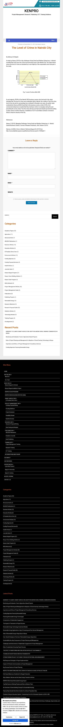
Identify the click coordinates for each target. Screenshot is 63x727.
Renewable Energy (9, 300)
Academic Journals (10, 435)
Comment (11, 150)
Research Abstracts (10, 304)
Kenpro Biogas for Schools (11, 385)
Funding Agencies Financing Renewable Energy (17, 347)
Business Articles (9, 244)
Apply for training (9, 473)
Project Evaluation (10, 412)
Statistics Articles (9, 311)
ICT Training (9, 451)
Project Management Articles (12, 286)
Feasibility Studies (10, 415)
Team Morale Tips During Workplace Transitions (14, 697)
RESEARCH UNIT (9, 422)
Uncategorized (8, 321)
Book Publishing (9, 439)
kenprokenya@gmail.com (33, 717)
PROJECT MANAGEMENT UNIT (12, 403)
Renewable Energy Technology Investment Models (15, 627)
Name (10, 173)
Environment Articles (10, 255)
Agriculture (7, 234)
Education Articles (9, 248)
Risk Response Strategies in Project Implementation (15, 660)
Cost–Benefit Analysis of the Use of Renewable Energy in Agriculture (19, 637)
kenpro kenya (41, 44)
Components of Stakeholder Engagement (13, 620)
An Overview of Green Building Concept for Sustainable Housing (18, 687)
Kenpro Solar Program (10, 279)
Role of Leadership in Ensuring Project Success (14, 647)
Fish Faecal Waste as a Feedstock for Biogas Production (16, 674)
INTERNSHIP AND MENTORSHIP (12, 454)
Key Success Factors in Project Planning (12, 667)
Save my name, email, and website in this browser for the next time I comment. (32, 199)
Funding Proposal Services (11, 262)
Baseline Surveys (10, 418)
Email (10, 183)
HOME (5, 371)
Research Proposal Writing (12, 424)
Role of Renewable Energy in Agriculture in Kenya (15, 633)
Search (7, 215)
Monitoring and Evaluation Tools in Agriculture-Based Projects (21, 337)
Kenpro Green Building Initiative (12, 276)
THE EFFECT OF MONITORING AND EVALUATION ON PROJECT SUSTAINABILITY (22, 650)
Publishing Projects (9, 297)
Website (10, 192)
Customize (9, 717)
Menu (52, 40)
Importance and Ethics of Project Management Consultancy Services (23, 344)
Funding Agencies (9, 258)
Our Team (7, 380)
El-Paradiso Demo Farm (11, 251)
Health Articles (8, 265)
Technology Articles (10, 314)
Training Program (9, 318)
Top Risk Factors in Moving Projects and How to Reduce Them (18, 684)
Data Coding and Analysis (12, 427)
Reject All (22, 717)
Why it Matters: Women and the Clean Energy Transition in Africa (18, 677)
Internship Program (9, 466)
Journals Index (8, 269)
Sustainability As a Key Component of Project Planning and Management (20, 640)
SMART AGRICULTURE (10, 398)
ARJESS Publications (10, 241)
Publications (8, 293)
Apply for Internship (10, 469)
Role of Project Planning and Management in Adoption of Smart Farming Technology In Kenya (29, 340)
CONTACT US (7, 479)
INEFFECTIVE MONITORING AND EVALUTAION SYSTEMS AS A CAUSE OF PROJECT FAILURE (25, 670)
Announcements (9, 237)
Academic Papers (9, 230)
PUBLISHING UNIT (9, 430)
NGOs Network (8, 283)
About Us (7, 376)
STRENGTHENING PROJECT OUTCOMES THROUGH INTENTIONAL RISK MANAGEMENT (24, 657)
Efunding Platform (10, 408)
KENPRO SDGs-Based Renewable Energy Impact (14, 680)
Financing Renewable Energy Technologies (13, 616)
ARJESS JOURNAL (8, 476)
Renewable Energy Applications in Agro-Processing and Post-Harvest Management (23, 630)
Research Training (10, 447)
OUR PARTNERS (8, 461)
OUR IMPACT (7, 457)
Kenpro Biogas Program (11, 272)
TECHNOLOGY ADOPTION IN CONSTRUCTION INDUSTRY (16, 653)
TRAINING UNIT (8, 442)
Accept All (15, 720)
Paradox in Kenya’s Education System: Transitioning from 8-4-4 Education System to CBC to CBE (26, 694)
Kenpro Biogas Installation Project (13, 388)
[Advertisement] (31, 27)
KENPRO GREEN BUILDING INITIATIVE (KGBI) (15, 395)
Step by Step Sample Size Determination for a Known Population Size (20, 691)
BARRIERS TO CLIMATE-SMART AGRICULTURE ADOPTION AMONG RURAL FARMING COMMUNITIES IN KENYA (29, 600)
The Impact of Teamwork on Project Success (14, 623)
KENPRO (31, 11)
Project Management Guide (11, 290)
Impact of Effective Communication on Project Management (17, 664)
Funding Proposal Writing (12, 405)
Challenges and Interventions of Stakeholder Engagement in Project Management (23, 643)
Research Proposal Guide (11, 307)
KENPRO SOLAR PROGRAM (11, 391)
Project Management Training (13, 444)
